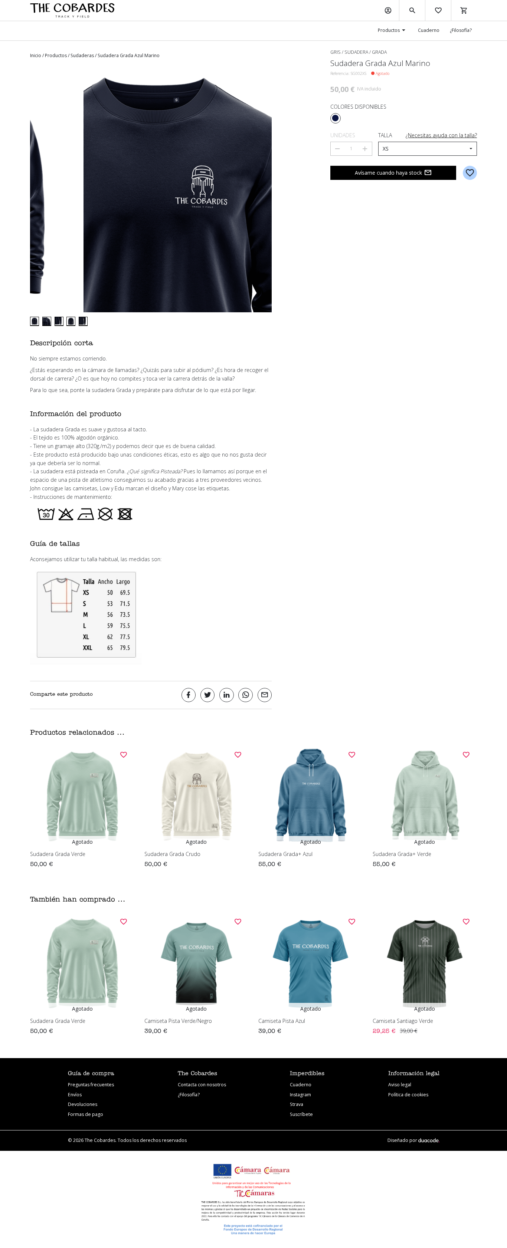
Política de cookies (408, 1094)
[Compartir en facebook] (188, 695)
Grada (379, 52)
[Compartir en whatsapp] (245, 695)
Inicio (35, 55)
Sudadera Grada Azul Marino (129, 55)
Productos (389, 30)
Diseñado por (402, 1140)
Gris (335, 52)
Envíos (75, 1094)
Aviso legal (399, 1084)
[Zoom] (151, 191)
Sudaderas (82, 55)
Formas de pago (85, 1114)
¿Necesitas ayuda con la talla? (441, 135)
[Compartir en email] (265, 695)
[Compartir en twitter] (207, 695)
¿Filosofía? (461, 30)
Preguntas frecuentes (91, 1084)
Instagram (300, 1094)
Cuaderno (428, 30)
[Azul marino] (335, 118)
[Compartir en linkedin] (226, 695)
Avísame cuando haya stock (388, 172)
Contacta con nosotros (202, 1084)
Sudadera (356, 52)
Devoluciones (82, 1104)
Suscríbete (301, 1114)
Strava (296, 1104)
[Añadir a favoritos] (470, 173)
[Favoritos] (438, 10)
